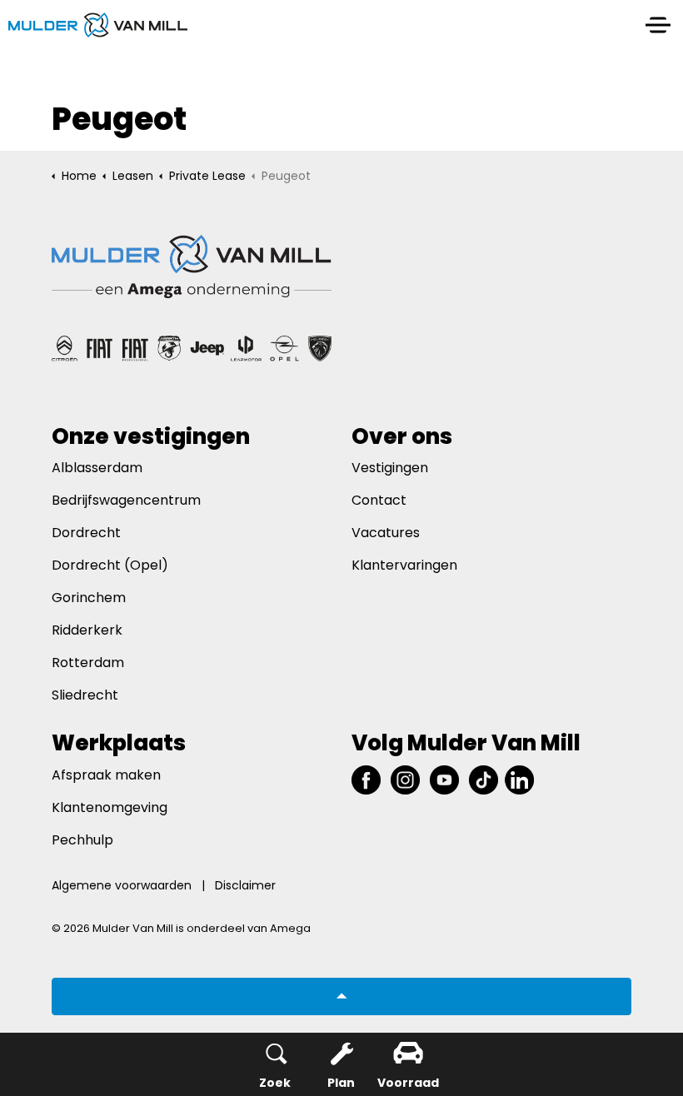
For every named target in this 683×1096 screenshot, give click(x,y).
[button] (341, 996)
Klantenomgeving (109, 807)
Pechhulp (82, 839)
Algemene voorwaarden (122, 885)
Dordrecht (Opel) (110, 565)
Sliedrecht (85, 695)
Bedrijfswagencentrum (126, 500)
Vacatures (385, 532)
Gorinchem (89, 597)
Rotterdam (88, 662)
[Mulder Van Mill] (97, 24)
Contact (378, 500)
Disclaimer (245, 885)
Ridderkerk (87, 630)
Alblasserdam (97, 467)
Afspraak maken (106, 775)
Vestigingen (389, 467)
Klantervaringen (404, 565)
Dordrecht (88, 532)
